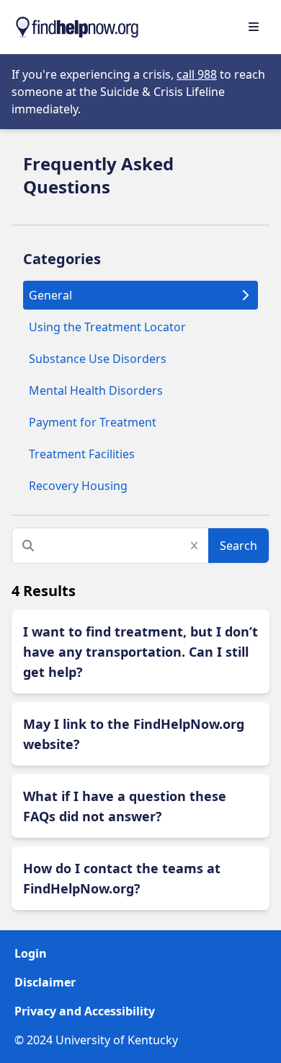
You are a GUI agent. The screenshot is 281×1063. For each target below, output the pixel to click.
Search (238, 546)
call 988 (197, 74)
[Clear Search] (198, 545)
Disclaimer (45, 982)
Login (30, 953)
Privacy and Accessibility (84, 1011)
